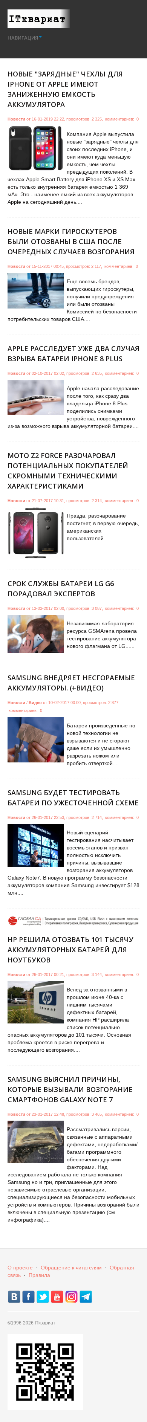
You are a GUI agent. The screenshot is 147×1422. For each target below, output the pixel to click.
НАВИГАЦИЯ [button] (23, 37)
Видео (35, 702)
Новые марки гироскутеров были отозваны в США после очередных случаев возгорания (71, 241)
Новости (16, 119)
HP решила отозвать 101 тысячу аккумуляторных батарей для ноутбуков (70, 949)
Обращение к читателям (71, 1268)
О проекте (20, 1268)
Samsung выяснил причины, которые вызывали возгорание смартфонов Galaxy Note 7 (70, 1089)
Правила (39, 1275)
